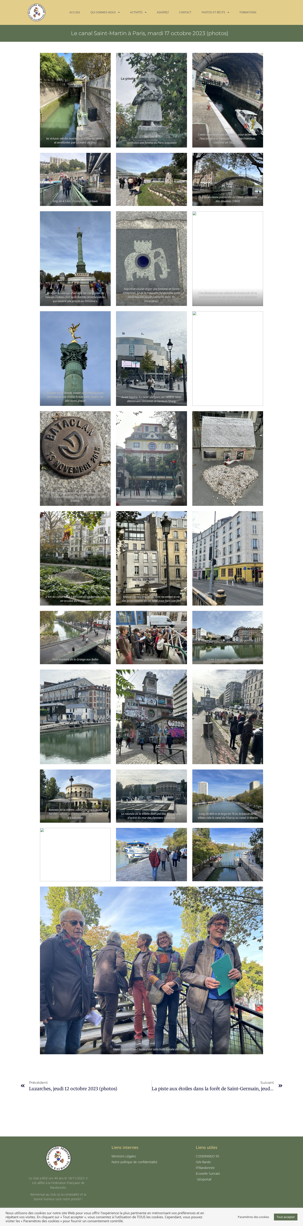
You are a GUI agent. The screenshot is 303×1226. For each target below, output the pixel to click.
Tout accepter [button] (286, 1217)
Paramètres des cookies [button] (253, 1217)
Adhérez (163, 12)
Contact (185, 12)
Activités (136, 12)
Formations (248, 12)
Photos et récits (213, 12)
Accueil (74, 12)
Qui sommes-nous (103, 12)
